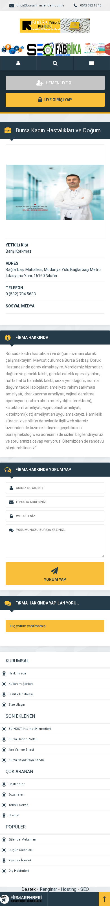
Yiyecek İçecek (20, 860)
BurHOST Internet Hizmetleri (29, 729)
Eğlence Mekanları (22, 839)
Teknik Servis (18, 805)
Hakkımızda (17, 673)
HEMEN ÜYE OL (59, 83)
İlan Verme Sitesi (21, 749)
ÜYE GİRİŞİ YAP (57, 100)
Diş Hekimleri (18, 871)
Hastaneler (16, 784)
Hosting (68, 889)
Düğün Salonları (20, 850)
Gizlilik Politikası (20, 694)
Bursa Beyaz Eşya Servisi (26, 760)
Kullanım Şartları (20, 684)
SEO (84, 889)
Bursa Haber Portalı (22, 739)
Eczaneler (15, 794)
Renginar (48, 889)
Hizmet (13, 815)
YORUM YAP (55, 579)
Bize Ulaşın (16, 704)
